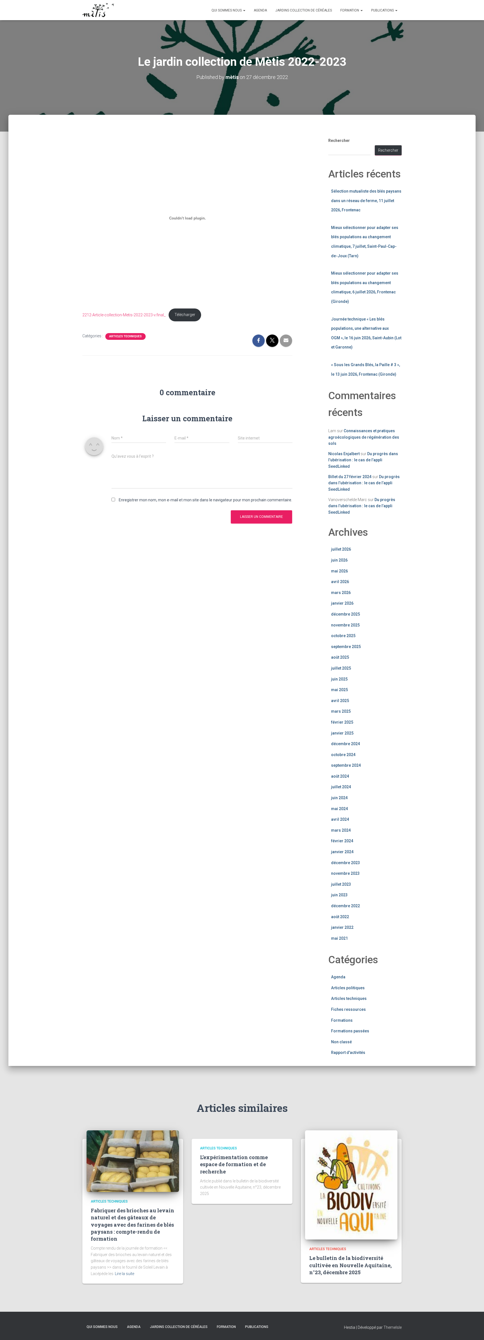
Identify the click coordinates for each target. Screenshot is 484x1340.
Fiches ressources (348, 1009)
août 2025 (340, 657)
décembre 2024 (345, 744)
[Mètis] (98, 10)
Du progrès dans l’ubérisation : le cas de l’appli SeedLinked (363, 460)
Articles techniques (125, 336)
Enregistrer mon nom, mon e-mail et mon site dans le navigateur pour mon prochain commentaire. (205, 500)
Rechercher (339, 140)
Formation (350, 10)
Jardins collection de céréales (303, 10)
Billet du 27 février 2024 (349, 476)
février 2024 (342, 841)
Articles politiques (348, 988)
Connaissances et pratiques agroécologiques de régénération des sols (363, 437)
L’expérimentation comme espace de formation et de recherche (234, 1164)
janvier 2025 (342, 733)
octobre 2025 (343, 635)
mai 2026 (339, 571)
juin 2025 (339, 679)
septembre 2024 (346, 765)
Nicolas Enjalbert (344, 454)
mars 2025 (341, 711)
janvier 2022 (342, 927)
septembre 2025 (346, 646)
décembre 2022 (345, 906)
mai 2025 (339, 689)
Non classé (341, 1042)
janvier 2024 (342, 852)
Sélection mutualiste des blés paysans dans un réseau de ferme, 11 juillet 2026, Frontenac (366, 200)
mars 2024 (341, 830)
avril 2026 (340, 581)
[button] (244, 10)
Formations (342, 1020)
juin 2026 (339, 560)
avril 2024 (340, 819)
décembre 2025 (345, 614)
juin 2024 (339, 798)
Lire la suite (124, 1273)
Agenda (260, 10)
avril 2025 (340, 700)
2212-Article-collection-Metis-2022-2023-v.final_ (124, 314)
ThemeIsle (392, 1327)
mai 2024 (339, 808)
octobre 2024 (343, 754)
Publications (383, 10)
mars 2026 (341, 592)
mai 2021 (339, 938)
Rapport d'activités (348, 1052)
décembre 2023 (345, 862)
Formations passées (350, 1031)
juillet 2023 (341, 884)
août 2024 (340, 776)
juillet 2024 (341, 787)
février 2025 (342, 722)
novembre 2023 (345, 873)
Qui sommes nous (227, 10)
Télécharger (184, 314)
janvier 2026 (342, 603)
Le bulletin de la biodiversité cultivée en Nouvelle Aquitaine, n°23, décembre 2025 (350, 1265)
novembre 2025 (345, 625)
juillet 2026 (341, 549)
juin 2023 (339, 895)
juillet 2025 (341, 668)
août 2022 (340, 917)
